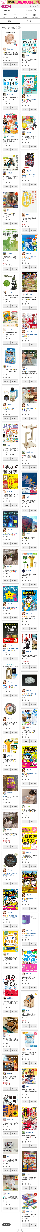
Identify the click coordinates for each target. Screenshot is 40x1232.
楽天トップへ (34, 6)
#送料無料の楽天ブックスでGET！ (10, 916)
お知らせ (25, 15)
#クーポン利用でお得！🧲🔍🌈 (10, 686)
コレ (7, 64)
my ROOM (35, 15)
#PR (4, 796)
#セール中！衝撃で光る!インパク (29, 175)
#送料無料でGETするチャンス (10, 649)
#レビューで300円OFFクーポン (10, 874)
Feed (5, 15)
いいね (15, 64)
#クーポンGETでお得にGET (10, 408)
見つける (15, 15)
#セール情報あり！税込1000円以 (29, 934)
